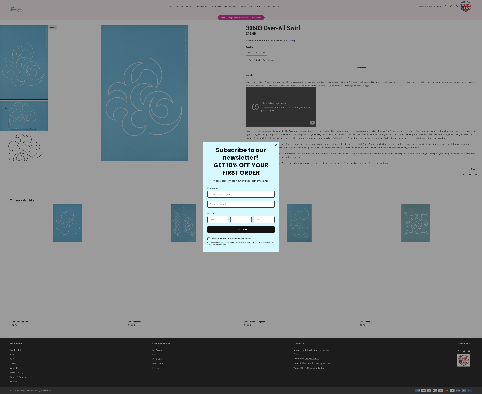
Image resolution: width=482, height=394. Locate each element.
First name (212, 188)
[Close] (276, 145)
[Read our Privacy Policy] (273, 242)
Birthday (211, 213)
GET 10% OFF (241, 229)
